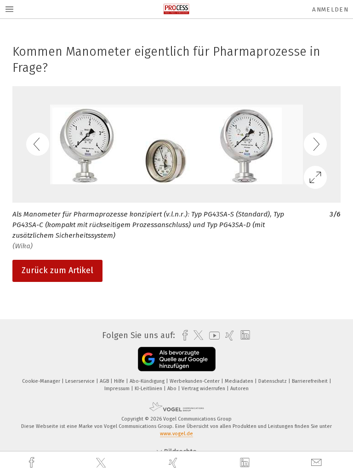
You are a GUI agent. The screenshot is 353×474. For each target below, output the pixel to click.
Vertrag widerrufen (204, 389)
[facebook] (32, 463)
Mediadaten (240, 381)
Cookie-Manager (42, 381)
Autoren (239, 389)
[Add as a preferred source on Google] (177, 359)
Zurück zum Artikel (57, 270)
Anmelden (330, 9)
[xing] (174, 462)
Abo (172, 389)
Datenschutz (273, 381)
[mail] (317, 463)
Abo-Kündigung (148, 381)
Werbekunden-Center (195, 381)
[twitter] (102, 462)
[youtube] (212, 335)
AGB (105, 381)
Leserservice (80, 381)
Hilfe (120, 381)
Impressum (117, 389)
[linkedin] (246, 463)
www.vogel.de (176, 434)
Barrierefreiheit (310, 381)
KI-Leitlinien (149, 389)
